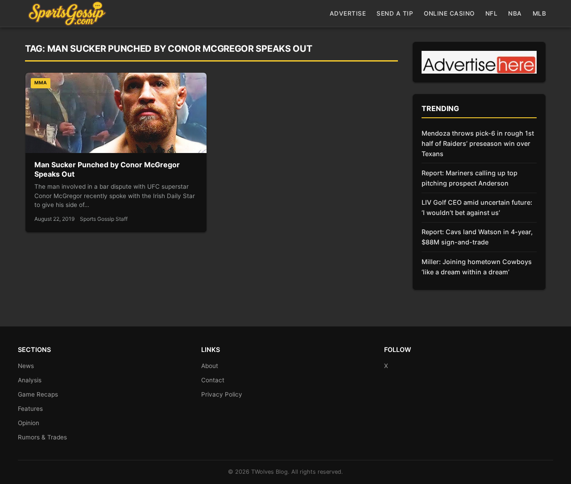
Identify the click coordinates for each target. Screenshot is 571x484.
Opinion (28, 422)
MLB (539, 13)
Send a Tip (395, 13)
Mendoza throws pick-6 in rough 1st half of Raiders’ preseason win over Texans (478, 143)
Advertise (348, 13)
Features (30, 408)
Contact (212, 380)
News (26, 365)
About (209, 365)
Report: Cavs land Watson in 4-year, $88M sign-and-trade (477, 237)
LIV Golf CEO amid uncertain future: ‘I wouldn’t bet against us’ (477, 207)
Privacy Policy (221, 394)
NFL (491, 13)
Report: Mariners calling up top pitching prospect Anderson (469, 178)
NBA (515, 13)
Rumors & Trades (42, 437)
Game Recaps (38, 394)
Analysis (29, 380)
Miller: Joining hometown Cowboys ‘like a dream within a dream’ (477, 267)
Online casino (449, 13)
